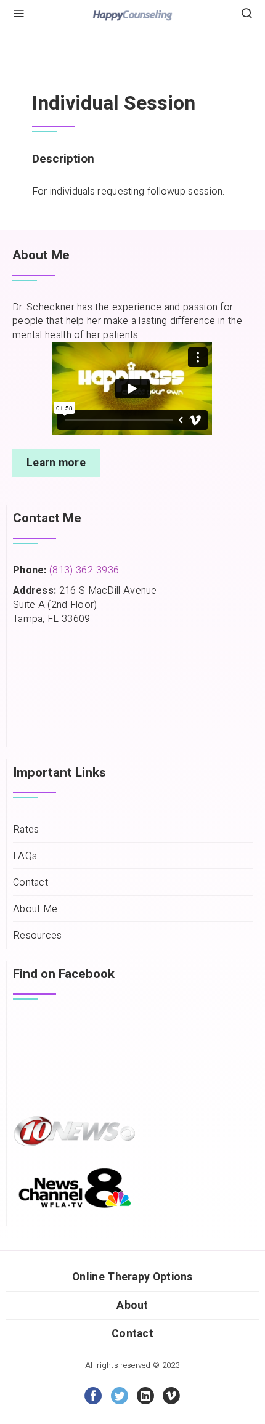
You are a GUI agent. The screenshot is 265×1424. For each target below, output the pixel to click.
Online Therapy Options (132, 1277)
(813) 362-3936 (84, 570)
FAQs (25, 856)
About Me (35, 909)
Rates (26, 830)
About (132, 1305)
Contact (30, 883)
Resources (37, 936)
